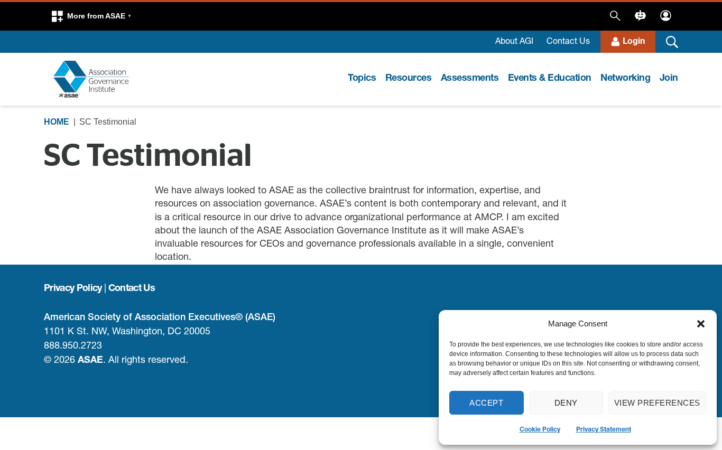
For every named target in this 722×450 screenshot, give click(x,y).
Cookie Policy (540, 430)
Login (634, 42)
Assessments (470, 78)
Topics (362, 78)
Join (669, 78)
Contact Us (568, 42)
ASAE (90, 360)
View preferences (657, 402)
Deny (566, 402)
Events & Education (549, 78)
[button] (701, 323)
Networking (625, 78)
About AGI (514, 42)
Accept (486, 402)
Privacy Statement (603, 430)
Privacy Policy (73, 289)
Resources (408, 78)
